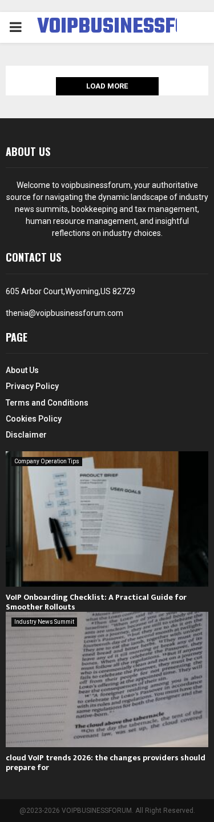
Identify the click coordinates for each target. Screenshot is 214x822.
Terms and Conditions (47, 402)
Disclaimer (26, 434)
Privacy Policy (32, 386)
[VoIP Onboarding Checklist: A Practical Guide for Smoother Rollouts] (107, 519)
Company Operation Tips (46, 461)
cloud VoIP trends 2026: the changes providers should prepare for (105, 762)
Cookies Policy (34, 418)
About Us (22, 370)
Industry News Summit (44, 622)
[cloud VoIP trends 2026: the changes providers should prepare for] (107, 679)
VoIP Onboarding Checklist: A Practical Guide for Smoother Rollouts (96, 602)
